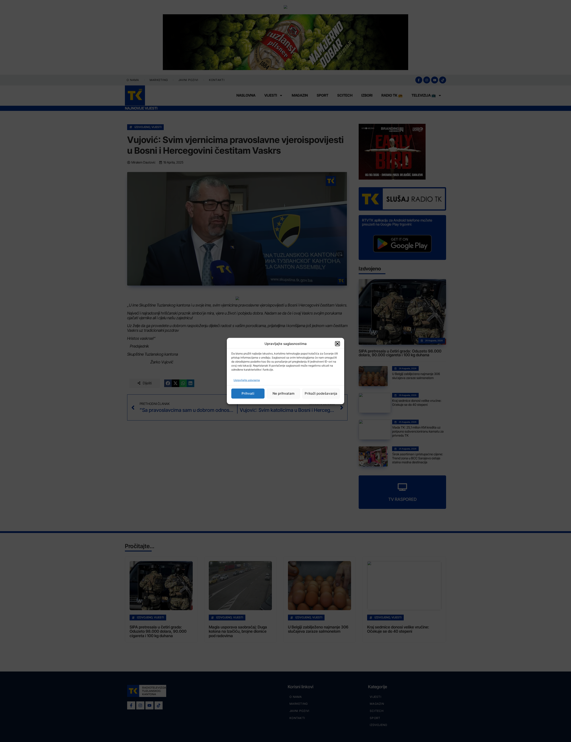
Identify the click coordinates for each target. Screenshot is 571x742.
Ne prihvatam (283, 393)
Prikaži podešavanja (321, 393)
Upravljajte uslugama (247, 379)
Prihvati (248, 393)
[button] (337, 344)
